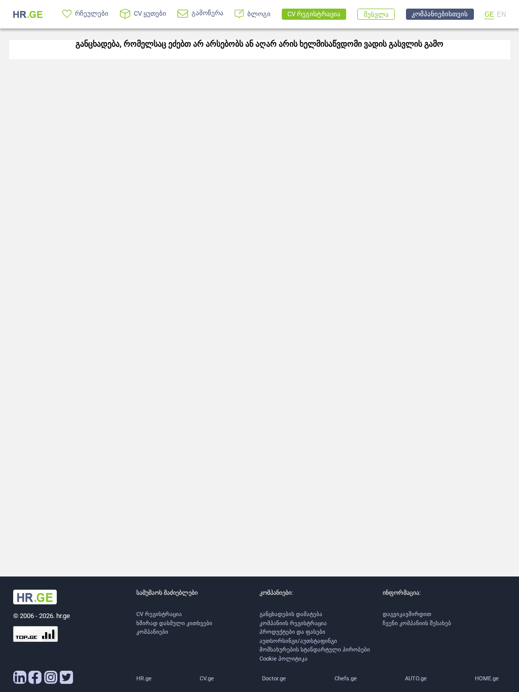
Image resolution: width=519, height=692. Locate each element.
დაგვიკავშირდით (407, 614)
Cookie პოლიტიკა (284, 659)
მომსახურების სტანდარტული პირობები (315, 649)
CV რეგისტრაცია (159, 614)
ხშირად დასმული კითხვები (174, 623)
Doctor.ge (274, 678)
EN (501, 14)
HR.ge (144, 678)
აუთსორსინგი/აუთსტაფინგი (298, 641)
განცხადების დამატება (291, 614)
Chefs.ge (346, 678)
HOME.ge (487, 678)
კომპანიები (152, 632)
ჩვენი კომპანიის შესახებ (417, 623)
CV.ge (207, 678)
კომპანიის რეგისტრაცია (293, 623)
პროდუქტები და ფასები (292, 632)
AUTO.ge (416, 678)
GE (489, 14)
